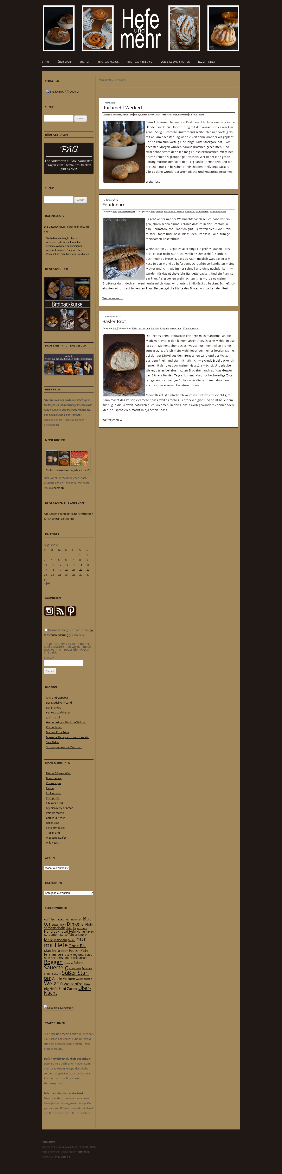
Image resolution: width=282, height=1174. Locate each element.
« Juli (47, 583)
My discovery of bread (59, 808)
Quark (68, 955)
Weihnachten (202, 211)
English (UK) (56, 91)
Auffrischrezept (54, 919)
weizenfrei (73, 984)
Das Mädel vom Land (59, 702)
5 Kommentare (196, 114)
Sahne (78, 962)
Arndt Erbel (212, 360)
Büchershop (56, 488)
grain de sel (53, 717)
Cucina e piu (53, 783)
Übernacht (127, 114)
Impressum (48, 1141)
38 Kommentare (191, 328)
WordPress (82, 1151)
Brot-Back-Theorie (139, 61)
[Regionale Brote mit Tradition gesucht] (69, 374)
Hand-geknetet (56, 931)
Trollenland (53, 832)
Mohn (71, 940)
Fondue (159, 211)
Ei (82, 924)
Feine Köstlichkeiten (58, 712)
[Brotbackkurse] (67, 330)
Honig (80, 931)
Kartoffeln (67, 935)
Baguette (192, 273)
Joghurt (90, 931)
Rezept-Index (206, 61)
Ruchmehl (183, 114)
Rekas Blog (52, 823)
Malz (134, 328)
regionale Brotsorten (73, 958)
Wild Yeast (52, 842)
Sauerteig (56, 967)
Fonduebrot (114, 204)
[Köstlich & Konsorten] (58, 1007)
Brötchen (117, 114)
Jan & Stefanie (62, 1156)
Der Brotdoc (53, 707)
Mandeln (60, 940)
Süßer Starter (66, 975)
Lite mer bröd (54, 803)
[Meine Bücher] (67, 473)
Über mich (64, 61)
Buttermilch (59, 924)
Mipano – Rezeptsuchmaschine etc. (67, 737)
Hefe (72, 931)
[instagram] (49, 615)
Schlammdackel (55, 828)
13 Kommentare (218, 211)
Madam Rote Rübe (57, 732)
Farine (50, 788)
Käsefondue (169, 211)
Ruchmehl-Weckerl (122, 107)
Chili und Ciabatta (57, 697)
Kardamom (51, 935)
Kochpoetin (53, 798)
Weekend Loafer (56, 837)
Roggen (53, 962)
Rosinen (68, 963)
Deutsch (74, 91)
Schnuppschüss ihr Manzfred (64, 747)
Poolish (180, 211)
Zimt (62, 988)
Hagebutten (80, 928)
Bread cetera (54, 778)
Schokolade (75, 968)
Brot (115, 211)
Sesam (56, 973)
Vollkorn (69, 979)
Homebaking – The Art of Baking (65, 722)
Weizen (53, 983)
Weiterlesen (156, 181)
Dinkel (74, 924)
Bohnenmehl (74, 919)
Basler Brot (114, 321)
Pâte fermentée (169, 114)
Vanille (57, 978)
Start (45, 61)
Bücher (84, 61)
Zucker (72, 988)
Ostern (64, 950)
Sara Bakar (52, 742)
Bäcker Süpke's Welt (58, 773)
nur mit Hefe (154, 114)
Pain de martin (55, 813)
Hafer (69, 928)
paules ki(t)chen (55, 818)
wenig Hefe (175, 328)
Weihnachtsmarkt (126, 211)
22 (80, 569)
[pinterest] (60, 615)
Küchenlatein (54, 727)
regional (78, 954)
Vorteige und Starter (175, 61)
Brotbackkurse (108, 61)
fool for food (53, 793)
